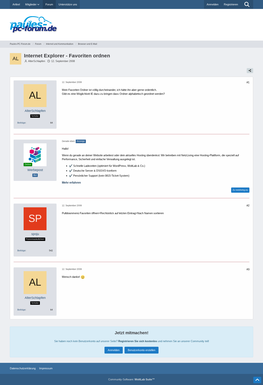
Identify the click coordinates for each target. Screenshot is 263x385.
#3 (248, 269)
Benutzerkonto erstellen (141, 350)
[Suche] (247, 4)
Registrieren (231, 4)
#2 (248, 205)
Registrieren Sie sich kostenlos (137, 341)
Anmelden (212, 4)
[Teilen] (250, 70)
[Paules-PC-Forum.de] (131, 24)
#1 (248, 82)
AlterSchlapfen (36, 61)
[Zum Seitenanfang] (257, 380)
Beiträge (21, 123)
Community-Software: (131, 379)
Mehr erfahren (71, 182)
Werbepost (35, 170)
